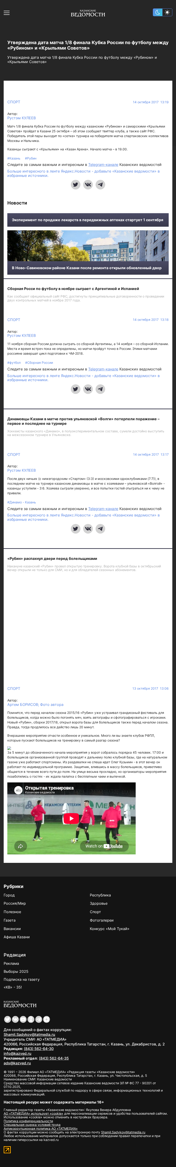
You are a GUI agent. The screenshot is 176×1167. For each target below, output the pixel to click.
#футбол (14, 362)
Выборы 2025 (16, 971)
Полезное (12, 911)
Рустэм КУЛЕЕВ (21, 118)
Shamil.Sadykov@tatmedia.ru (29, 1034)
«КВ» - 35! (13, 987)
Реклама (11, 963)
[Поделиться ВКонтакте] (88, 184)
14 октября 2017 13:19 (151, 102)
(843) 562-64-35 (54, 1058)
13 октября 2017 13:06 (150, 688)
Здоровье (98, 903)
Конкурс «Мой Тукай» (109, 928)
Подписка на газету (22, 979)
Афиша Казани (17, 937)
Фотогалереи (102, 920)
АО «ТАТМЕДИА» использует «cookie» (33, 1113)
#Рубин (30, 158)
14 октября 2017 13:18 (151, 320)
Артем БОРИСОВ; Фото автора (35, 704)
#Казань (14, 158)
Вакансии (12, 928)
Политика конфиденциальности (28, 1121)
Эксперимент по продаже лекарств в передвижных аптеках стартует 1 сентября (87, 220)
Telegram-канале (103, 164)
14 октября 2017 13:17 (151, 454)
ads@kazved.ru (17, 1063)
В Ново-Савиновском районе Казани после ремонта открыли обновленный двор (87, 268)
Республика (100, 895)
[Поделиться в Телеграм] (100, 184)
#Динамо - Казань (21, 502)
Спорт (13, 102)
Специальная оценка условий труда (32, 1125)
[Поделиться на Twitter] (75, 184)
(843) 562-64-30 (39, 1048)
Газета (10, 920)
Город (9, 895)
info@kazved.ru (17, 1053)
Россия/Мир (15, 903)
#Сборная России (39, 362)
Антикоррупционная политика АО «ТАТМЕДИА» (41, 1128)
